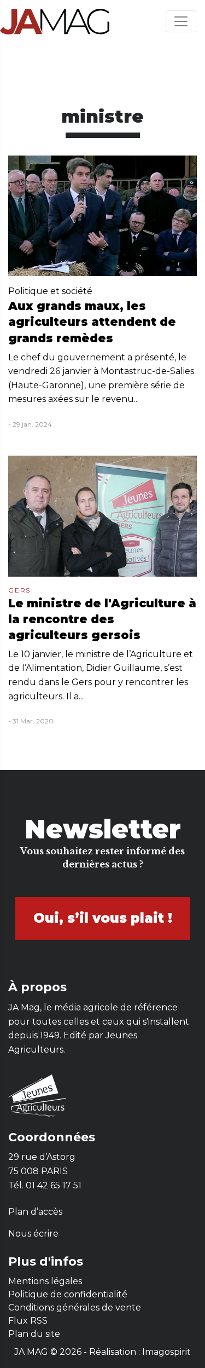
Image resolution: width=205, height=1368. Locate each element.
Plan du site (34, 1334)
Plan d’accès (35, 1211)
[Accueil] (54, 21)
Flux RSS (28, 1320)
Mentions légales (45, 1281)
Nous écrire (33, 1233)
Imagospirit (166, 1352)
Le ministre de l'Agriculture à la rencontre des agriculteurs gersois (102, 619)
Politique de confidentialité (67, 1294)
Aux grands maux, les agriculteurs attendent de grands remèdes (92, 321)
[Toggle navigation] (181, 21)
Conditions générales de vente (74, 1307)
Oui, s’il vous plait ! (102, 918)
